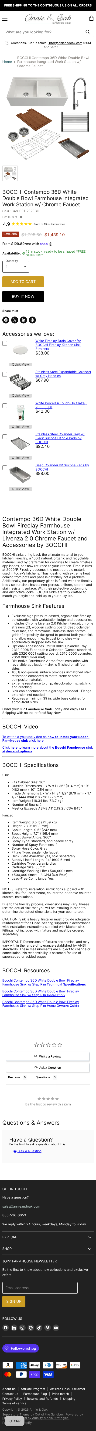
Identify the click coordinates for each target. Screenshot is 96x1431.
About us (9, 1389)
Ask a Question (29, 1151)
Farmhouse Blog (35, 1394)
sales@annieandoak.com (21, 1206)
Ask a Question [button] (50, 1067)
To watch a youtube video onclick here (45, 738)
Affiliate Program (33, 1389)
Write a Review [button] (50, 1056)
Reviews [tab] (14, 1077)
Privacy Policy (12, 1398)
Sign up (13, 1301)
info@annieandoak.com (65, 43)
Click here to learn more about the (47, 749)
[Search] (88, 32)
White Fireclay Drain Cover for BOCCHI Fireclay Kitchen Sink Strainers (58, 345)
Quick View (20, 364)
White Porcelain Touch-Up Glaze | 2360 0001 (61, 405)
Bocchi (15, 217)
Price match (60, 1394)
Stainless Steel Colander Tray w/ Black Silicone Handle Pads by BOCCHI (60, 438)
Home (7, 62)
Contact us (10, 1394)
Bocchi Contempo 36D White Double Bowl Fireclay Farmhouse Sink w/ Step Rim (44, 982)
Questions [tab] (43, 1077)
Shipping (69, 1398)
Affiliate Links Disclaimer (67, 1389)
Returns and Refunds (42, 1398)
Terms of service (14, 1403)
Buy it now (23, 296)
